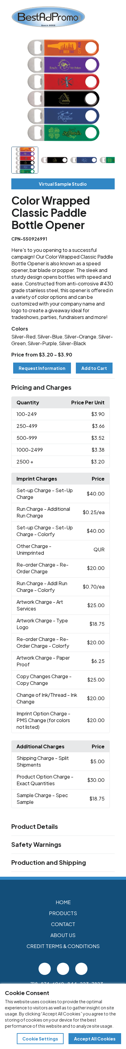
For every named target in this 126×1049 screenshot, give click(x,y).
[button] (63, 387)
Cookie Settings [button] (40, 1038)
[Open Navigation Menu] (119, 16)
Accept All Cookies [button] (95, 1038)
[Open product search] (106, 16)
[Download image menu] (106, 46)
